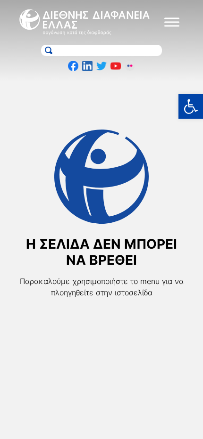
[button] (190, 106)
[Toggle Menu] (171, 22)
